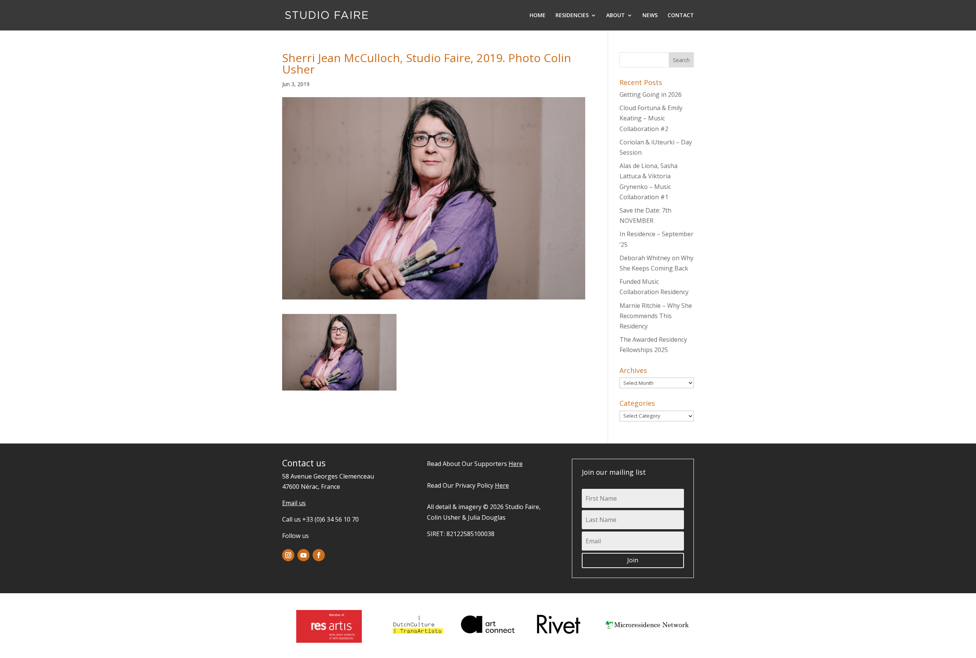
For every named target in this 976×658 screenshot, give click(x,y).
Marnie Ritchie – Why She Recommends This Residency (656, 315)
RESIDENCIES (572, 16)
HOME (538, 16)
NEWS (650, 16)
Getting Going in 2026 (651, 94)
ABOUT (615, 16)
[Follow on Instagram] (288, 555)
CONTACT (681, 16)
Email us (294, 503)
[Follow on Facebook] (319, 555)
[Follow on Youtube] (303, 555)
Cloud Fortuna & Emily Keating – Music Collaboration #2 (651, 118)
